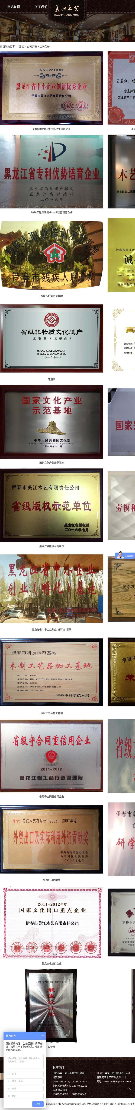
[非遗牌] (51, 338)
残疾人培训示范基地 (52, 295)
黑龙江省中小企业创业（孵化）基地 (51, 629)
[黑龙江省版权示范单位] (51, 505)
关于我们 (41, 7)
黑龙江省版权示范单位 (51, 546)
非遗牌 (51, 379)
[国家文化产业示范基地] (51, 422)
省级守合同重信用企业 (51, 796)
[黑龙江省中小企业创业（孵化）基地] (51, 589)
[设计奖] (51, 1006)
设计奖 (51, 1046)
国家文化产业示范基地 (51, 462)
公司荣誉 (32, 46)
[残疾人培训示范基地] (51, 255)
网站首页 (13, 7)
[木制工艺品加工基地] (51, 672)
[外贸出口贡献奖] (51, 839)
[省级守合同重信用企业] (51, 756)
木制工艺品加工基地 (52, 713)
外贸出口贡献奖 (51, 880)
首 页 (21, 46)
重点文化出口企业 (52, 963)
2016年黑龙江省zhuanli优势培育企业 (51, 212)
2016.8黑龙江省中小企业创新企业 (51, 129)
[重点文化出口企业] (51, 923)
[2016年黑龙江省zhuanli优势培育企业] (51, 171)
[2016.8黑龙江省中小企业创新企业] (51, 88)
